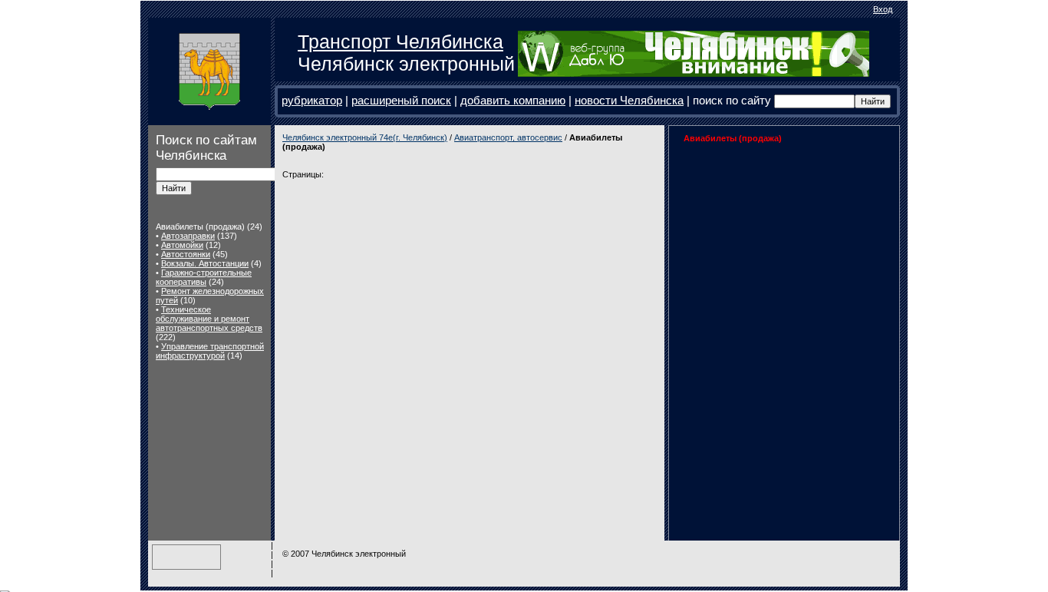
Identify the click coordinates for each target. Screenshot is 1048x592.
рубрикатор (312, 100)
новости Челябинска (629, 100)
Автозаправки (188, 235)
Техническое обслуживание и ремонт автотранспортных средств (209, 318)
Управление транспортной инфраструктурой (210, 351)
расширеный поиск (401, 100)
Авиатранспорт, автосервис (508, 137)
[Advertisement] (772, 248)
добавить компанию (512, 100)
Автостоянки (185, 254)
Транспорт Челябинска (400, 41)
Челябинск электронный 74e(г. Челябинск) (364, 137)
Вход (882, 9)
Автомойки (182, 245)
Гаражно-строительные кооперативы (204, 277)
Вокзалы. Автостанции (205, 263)
